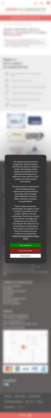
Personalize (25, 255)
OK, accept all (25, 245)
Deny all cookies (25, 250)
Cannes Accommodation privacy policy (25, 237)
